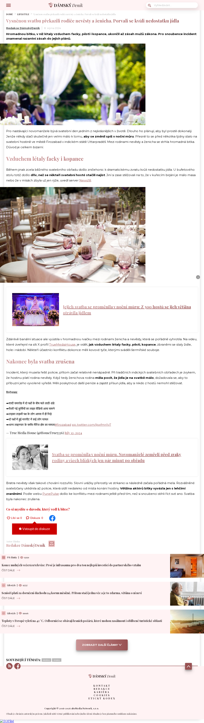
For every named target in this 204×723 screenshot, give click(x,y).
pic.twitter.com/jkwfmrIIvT (91, 425)
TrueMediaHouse (62, 344)
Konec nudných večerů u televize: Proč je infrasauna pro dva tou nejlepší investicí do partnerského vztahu (71, 565)
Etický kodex (102, 698)
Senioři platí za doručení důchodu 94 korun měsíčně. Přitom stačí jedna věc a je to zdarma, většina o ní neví (72, 593)
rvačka (46, 660)
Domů (9, 14)
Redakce (102, 688)
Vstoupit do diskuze (36, 529)
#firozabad (63, 425)
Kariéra (102, 692)
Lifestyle (23, 14)
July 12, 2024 (73, 433)
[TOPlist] (7, 721)
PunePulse (50, 494)
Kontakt (102, 685)
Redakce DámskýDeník (23, 28)
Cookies (102, 695)
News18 (85, 180)
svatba (57, 660)
